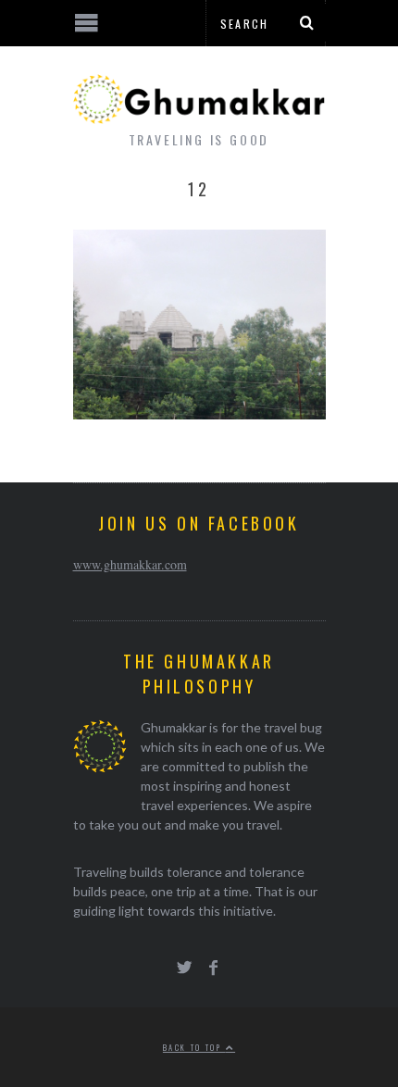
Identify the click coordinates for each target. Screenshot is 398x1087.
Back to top (194, 1047)
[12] (199, 413)
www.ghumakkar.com (130, 564)
